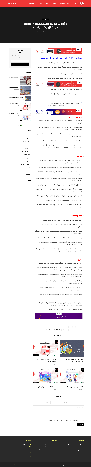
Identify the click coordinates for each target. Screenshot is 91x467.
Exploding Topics (58, 220)
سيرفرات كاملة (54, 453)
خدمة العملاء (81, 465)
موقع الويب (43, 134)
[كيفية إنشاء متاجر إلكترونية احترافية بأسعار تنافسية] (45, 348)
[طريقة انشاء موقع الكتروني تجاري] (45, 376)
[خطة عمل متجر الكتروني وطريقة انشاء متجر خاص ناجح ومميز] (72, 348)
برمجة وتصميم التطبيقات (25, 151)
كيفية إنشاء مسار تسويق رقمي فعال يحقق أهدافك (61, 309)
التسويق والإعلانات (45, 19)
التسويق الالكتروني (64, 327)
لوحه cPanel (27, 171)
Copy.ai (80, 263)
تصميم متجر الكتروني (53, 457)
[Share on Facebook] (79, 327)
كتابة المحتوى (65, 329)
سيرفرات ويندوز (54, 451)
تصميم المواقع (27, 158)
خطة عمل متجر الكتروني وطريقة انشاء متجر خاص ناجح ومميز (72, 360)
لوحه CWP (28, 174)
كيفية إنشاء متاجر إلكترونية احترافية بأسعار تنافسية (46, 360)
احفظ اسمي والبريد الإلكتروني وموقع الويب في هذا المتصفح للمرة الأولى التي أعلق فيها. (66, 420)
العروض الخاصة (43, 453)
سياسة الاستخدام (74, 465)
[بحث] (8, 3)
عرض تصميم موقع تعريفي (41, 455)
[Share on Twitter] (76, 327)
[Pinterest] (72, 327)
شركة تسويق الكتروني (47, 327)
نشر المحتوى (48, 329)
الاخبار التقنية (27, 145)
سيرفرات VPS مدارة (53, 449)
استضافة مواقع (54, 445)
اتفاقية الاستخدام (42, 449)
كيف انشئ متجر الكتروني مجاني (74, 387)
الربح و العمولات (43, 447)
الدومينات (44, 445)
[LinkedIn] (74, 327)
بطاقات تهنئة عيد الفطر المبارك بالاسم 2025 (13, 87)
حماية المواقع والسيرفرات (25, 164)
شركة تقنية (53, 303)
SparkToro (79, 120)
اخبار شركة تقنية (27, 135)
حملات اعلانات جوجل (53, 459)
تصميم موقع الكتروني (53, 455)
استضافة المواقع (26, 141)
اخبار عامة (28, 138)
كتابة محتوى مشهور (56, 329)
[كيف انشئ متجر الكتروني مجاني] (72, 376)
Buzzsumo (79, 162)
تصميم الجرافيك (27, 154)
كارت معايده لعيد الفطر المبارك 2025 (13, 77)
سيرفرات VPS (54, 447)
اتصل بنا (63, 465)
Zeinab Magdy (50, 31)
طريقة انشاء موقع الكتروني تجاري (47, 387)
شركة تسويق (56, 327)
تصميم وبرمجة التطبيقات (25, 161)
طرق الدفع (44, 451)
